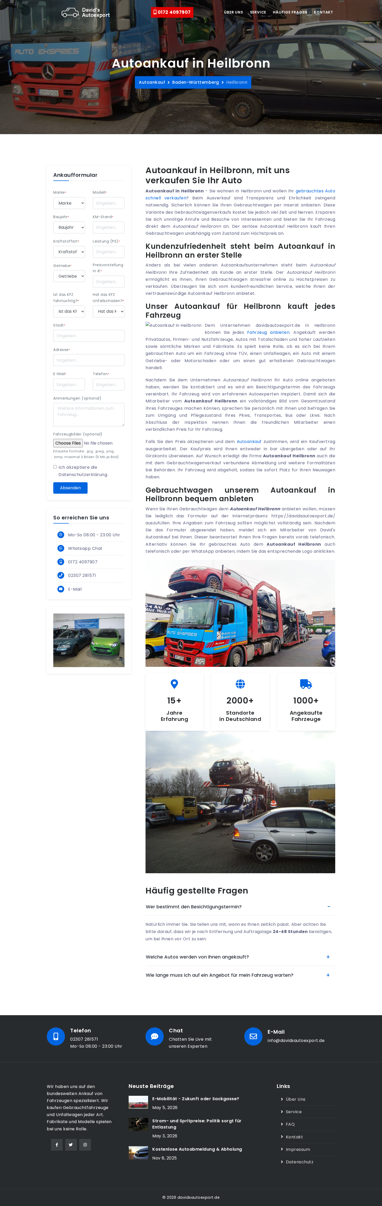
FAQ (290, 1124)
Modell (100, 192)
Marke (59, 192)
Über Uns (296, 1099)
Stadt (59, 325)
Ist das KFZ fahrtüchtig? (66, 297)
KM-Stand (103, 216)
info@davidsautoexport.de (296, 1041)
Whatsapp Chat (85, 548)
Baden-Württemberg (195, 82)
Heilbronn (237, 82)
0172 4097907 (173, 12)
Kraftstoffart (66, 241)
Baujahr (61, 216)
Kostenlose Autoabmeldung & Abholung (197, 1149)
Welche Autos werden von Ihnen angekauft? (197, 957)
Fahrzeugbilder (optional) (78, 434)
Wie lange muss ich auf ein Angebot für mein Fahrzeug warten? (219, 975)
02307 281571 (82, 575)
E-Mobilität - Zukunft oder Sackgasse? (195, 1099)
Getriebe (62, 265)
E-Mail (60, 373)
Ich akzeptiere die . (83, 470)
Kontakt (323, 12)
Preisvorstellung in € (108, 268)
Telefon (101, 373)
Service (258, 12)
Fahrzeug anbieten (268, 332)
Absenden (70, 488)
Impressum (298, 1149)
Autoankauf (152, 82)
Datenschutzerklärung (82, 475)
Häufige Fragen (290, 12)
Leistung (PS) (106, 241)
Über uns (233, 12)
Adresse (61, 349)
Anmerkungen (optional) (77, 398)
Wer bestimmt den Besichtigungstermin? (194, 906)
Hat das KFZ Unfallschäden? (108, 297)
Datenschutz (299, 1162)
